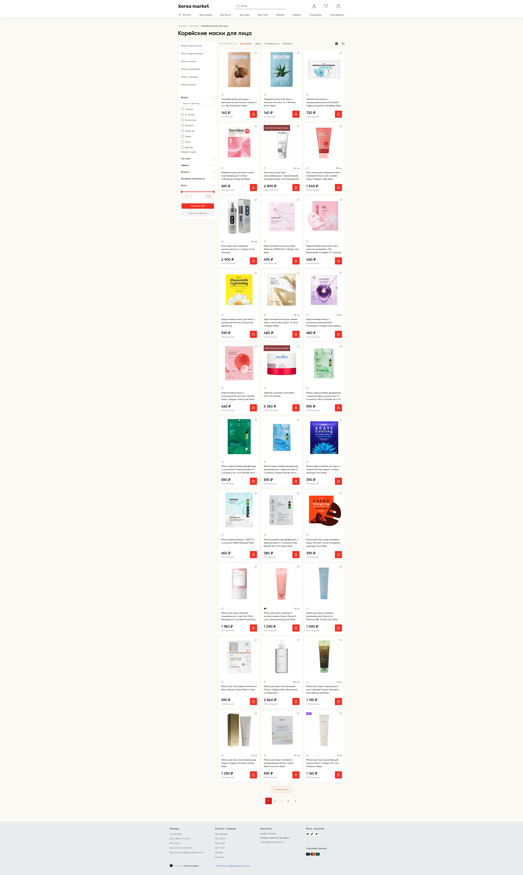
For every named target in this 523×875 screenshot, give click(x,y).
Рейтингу (287, 43)
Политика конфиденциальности (186, 852)
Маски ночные (188, 61)
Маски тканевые (189, 77)
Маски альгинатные (191, 45)
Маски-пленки (188, 84)
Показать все (282, 789)
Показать (195, 206)
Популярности (271, 43)
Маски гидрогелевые (192, 53)
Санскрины (315, 15)
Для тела (263, 15)
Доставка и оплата (180, 838)
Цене (258, 43)
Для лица (245, 15)
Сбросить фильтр (197, 213)
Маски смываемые (190, 69)
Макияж (280, 15)
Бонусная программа (181, 847)
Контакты (175, 843)
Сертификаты (337, 15)
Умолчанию (246, 43)
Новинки (297, 15)
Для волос (225, 15)
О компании (176, 834)
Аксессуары (205, 15)
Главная (182, 26)
